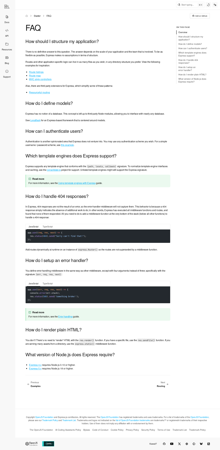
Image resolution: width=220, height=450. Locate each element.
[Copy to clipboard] (166, 232)
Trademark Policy (50, 420)
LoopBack (35, 120)
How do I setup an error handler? (56, 260)
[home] (7, 6)
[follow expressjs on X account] (179, 444)
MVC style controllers (40, 79)
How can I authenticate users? (54, 131)
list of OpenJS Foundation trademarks (133, 420)
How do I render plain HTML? (53, 329)
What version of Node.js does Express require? (70, 354)
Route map (35, 75)
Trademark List (69, 420)
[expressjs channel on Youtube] (171, 444)
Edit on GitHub (201, 16)
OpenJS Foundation (44, 417)
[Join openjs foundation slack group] (187, 444)
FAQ (33, 27)
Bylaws (86, 429)
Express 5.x (35, 368)
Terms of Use (163, 429)
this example (67, 145)
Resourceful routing (39, 92)
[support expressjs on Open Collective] (194, 444)
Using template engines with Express (76, 183)
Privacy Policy (132, 429)
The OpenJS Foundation (41, 429)
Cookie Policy (117, 429)
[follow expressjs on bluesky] (201, 444)
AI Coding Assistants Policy (68, 429)
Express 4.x (35, 365)
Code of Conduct (100, 429)
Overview (182, 32)
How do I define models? (49, 103)
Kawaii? (153, 443)
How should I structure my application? (62, 41)
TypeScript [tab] (48, 226)
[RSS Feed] (208, 444)
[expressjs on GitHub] (164, 444)
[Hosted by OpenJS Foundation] (31, 444)
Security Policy (148, 429)
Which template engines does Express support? (70, 155)
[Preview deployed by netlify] (48, 443)
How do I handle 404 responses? (56, 196)
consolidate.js (54, 170)
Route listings (36, 72)
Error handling (65, 316)
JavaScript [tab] (33, 226)
